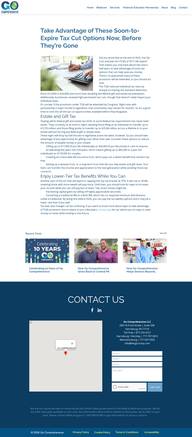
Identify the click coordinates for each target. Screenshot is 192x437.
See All (163, 233)
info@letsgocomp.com (137, 343)
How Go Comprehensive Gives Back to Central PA (93, 270)
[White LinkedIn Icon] (99, 310)
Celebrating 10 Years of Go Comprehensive (46, 270)
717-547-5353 (147, 339)
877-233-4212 (143, 332)
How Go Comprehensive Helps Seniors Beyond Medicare (142, 270)
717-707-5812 (150, 336)
